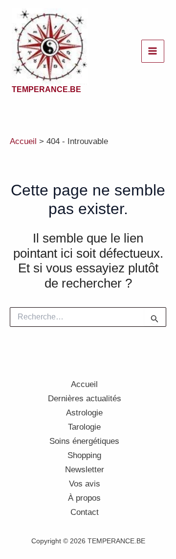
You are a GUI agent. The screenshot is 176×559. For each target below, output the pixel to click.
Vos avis (84, 483)
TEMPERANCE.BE (46, 89)
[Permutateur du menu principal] (153, 51)
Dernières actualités (84, 398)
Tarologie (84, 427)
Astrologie (84, 412)
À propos (84, 498)
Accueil (84, 384)
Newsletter (84, 469)
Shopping (84, 455)
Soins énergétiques (84, 441)
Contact (84, 512)
